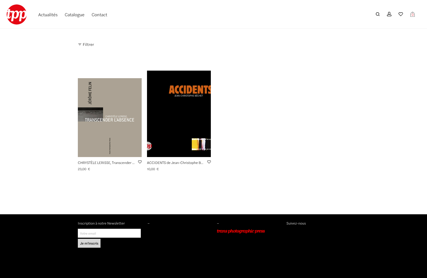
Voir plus (109, 169)
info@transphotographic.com (237, 256)
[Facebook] (295, 231)
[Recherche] (377, 14)
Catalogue (75, 14)
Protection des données (163, 250)
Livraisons (154, 244)
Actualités (48, 14)
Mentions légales (159, 231)
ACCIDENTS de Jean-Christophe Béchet (178, 162)
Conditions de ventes (162, 237)
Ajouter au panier (89, 169)
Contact (99, 14)
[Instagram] (288, 231)
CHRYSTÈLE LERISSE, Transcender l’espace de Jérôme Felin (124, 162)
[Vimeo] (292, 231)
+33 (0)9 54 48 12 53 (232, 250)
